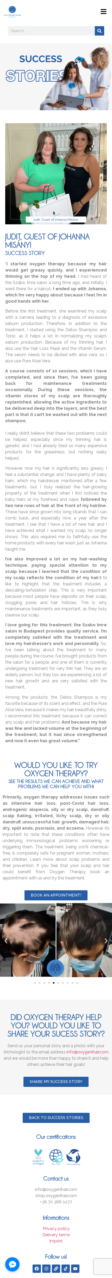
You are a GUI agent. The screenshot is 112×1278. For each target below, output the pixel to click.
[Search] (99, 31)
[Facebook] (37, 1269)
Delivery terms (56, 1234)
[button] (6, 941)
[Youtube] (75, 1269)
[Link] (56, 1269)
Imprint (56, 1241)
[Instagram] (46, 1269)
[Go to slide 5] (53, 983)
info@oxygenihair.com (88, 1052)
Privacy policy (56, 1228)
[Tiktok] (65, 1269)
